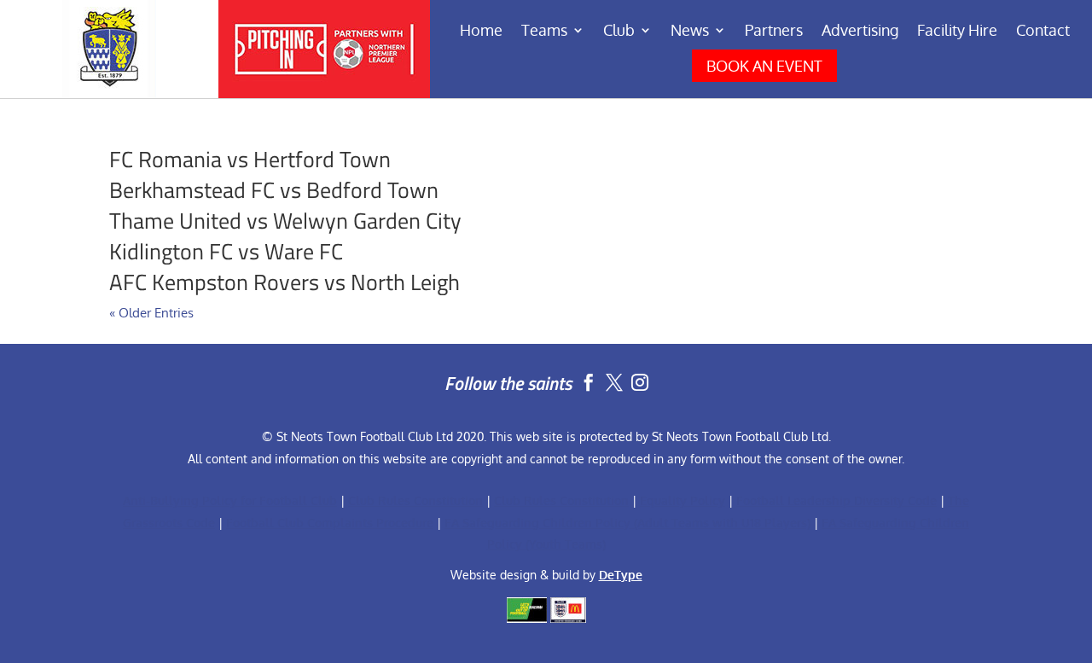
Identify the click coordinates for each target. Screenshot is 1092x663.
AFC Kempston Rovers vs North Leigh (284, 282)
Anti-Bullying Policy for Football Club (230, 500)
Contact (1043, 31)
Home (481, 31)
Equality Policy (682, 500)
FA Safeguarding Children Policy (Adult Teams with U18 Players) (627, 522)
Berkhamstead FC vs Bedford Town (274, 189)
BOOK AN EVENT (764, 65)
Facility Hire (957, 31)
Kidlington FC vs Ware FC (226, 251)
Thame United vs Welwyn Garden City (285, 220)
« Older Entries (151, 313)
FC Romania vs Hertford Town (250, 159)
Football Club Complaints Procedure (329, 522)
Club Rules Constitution (415, 500)
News (690, 31)
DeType (620, 574)
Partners (774, 31)
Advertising (860, 31)
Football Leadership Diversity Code (836, 500)
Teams (544, 31)
